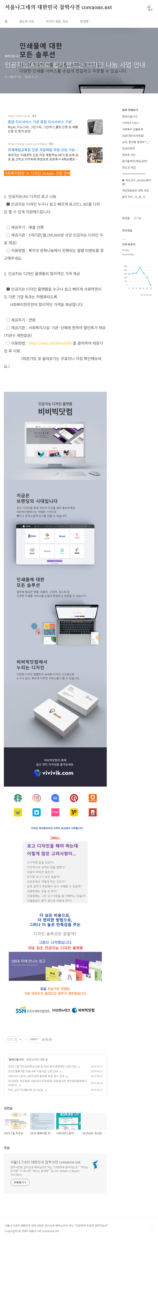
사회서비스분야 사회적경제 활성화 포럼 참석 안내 (36, 1076)
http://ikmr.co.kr (19, 116)
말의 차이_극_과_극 (133, 197)
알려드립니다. (17, 1059)
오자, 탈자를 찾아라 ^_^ (136, 142)
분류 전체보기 (130, 110)
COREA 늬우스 (131, 123)
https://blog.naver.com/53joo (27, 144)
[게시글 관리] (20, 1039)
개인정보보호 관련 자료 (135, 190)
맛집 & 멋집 (129, 167)
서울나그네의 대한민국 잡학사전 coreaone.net (58, 7)
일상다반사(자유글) (133, 135)
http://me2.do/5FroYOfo (50, 343)
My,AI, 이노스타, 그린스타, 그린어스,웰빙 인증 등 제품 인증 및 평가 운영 (43, 129)
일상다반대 (128, 148)
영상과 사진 (26, 21)
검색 (141, 8)
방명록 (84, 21)
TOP (150, 1227)
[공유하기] (15, 1039)
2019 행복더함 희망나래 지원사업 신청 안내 (33, 1071)
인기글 (137, 218)
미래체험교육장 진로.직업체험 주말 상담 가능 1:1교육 (41, 149)
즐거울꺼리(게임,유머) (134, 161)
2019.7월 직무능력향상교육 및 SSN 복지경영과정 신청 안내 (42, 1066)
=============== (133, 174)
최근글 (126, 218)
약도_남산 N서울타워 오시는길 (25, 1090)
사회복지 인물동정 (132, 129)
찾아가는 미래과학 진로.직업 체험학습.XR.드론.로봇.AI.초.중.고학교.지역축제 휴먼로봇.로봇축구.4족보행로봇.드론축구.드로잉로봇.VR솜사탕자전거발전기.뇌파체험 (43, 157)
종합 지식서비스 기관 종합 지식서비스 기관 (40, 121)
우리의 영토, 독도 (57, 21)
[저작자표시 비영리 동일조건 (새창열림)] (46, 1039)
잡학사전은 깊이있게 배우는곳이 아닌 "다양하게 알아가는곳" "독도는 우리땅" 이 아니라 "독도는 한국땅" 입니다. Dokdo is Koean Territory (49, 1170)
